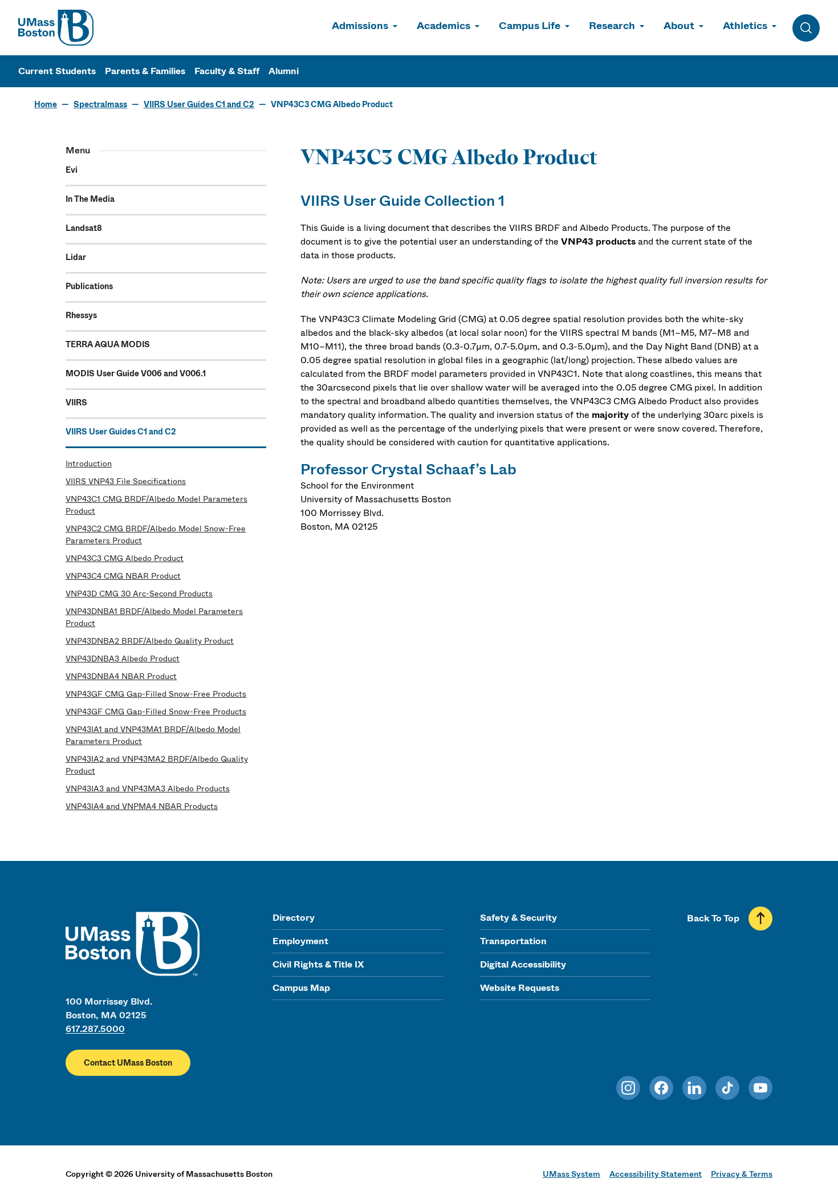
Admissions (360, 25)
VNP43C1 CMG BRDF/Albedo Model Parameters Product (156, 505)
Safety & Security (518, 917)
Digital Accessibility (523, 964)
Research (612, 25)
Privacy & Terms (741, 1174)
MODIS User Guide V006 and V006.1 (136, 373)
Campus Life (529, 25)
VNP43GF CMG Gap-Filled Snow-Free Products (156, 694)
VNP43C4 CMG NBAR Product (123, 576)
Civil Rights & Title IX (318, 964)
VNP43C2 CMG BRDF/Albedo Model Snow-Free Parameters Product (156, 534)
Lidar (76, 257)
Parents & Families (145, 71)
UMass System (571, 1174)
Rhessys (81, 315)
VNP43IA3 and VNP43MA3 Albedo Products (148, 788)
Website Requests (519, 987)
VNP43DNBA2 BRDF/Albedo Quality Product (150, 641)
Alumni (284, 71)
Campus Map (301, 987)
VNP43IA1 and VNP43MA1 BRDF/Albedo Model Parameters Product (153, 735)
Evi (72, 170)
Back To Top (713, 918)
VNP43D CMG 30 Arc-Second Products (139, 593)
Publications (89, 286)
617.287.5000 (95, 1028)
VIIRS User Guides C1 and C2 (199, 104)
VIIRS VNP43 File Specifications (126, 481)
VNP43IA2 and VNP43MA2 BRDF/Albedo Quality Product (157, 765)
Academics (443, 25)
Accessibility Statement (655, 1174)
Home (45, 104)
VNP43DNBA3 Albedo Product (123, 658)
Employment (300, 941)
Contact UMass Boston (128, 1062)
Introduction (89, 463)
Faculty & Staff (226, 71)
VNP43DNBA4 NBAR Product (121, 676)
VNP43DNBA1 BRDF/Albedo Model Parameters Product (154, 617)
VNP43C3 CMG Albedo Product (125, 558)
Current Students (57, 71)
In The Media (90, 199)
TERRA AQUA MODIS (108, 344)
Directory (293, 917)
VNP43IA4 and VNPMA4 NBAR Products (142, 806)
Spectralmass (100, 104)
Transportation (513, 941)
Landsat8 (84, 228)
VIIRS (76, 402)
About (679, 25)
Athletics (745, 25)
